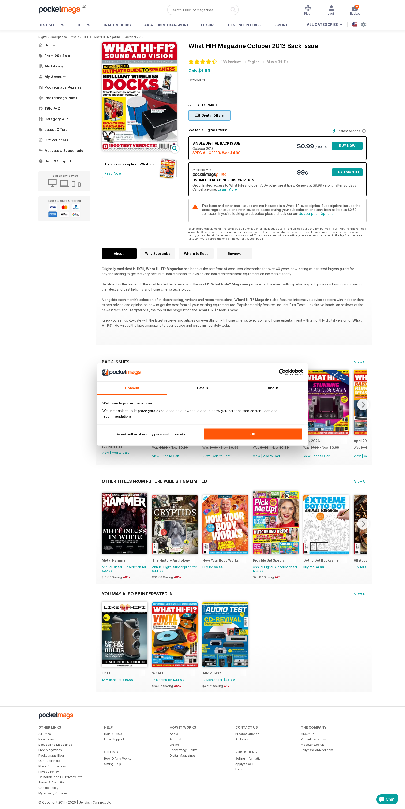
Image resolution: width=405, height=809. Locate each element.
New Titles (46, 739)
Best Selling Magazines (55, 744)
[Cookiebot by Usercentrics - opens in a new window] (282, 372)
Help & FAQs (113, 734)
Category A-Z (56, 119)
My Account (55, 77)
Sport (281, 25)
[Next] (363, 404)
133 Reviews (231, 62)
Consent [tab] (132, 388)
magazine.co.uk (312, 744)
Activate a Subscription (65, 150)
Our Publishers (49, 761)
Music (75, 37)
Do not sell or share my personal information (151, 434)
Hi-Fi (86, 37)
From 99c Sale (57, 55)
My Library (54, 66)
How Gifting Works (117, 758)
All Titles (44, 734)
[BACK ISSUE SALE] (326, 433)
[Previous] (105, 524)
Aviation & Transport (166, 25)
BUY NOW (347, 146)
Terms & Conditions (52, 782)
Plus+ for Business (52, 766)
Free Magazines (50, 750)
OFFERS (83, 25)
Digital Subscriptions (52, 37)
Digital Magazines (182, 755)
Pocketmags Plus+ (61, 98)
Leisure (208, 25)
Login (239, 769)
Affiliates (241, 739)
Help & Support (58, 161)
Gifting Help (112, 764)
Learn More (227, 189)
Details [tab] (202, 388)
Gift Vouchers (56, 140)
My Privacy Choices (53, 793)
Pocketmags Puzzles (63, 87)
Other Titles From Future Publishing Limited (154, 481)
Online (174, 744)
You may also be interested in (137, 593)
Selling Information (248, 758)
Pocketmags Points (184, 750)
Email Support (114, 739)
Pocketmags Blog (51, 755)
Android (175, 739)
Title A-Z (52, 108)
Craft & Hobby (117, 25)
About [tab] (273, 388)
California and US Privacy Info (60, 777)
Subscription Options (316, 214)
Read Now (112, 173)
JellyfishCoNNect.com (317, 750)
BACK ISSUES (116, 362)
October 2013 (134, 37)
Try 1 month (347, 172)
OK (253, 434)
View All (360, 362)
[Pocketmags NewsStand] (61, 9)
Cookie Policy (48, 788)
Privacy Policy (48, 771)
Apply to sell (244, 764)
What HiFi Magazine (107, 37)
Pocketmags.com (313, 739)
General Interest (245, 25)
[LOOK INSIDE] (139, 150)
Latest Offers (56, 129)
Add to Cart (120, 452)
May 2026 (311, 441)
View (105, 452)
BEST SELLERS (51, 25)
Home (50, 45)
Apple (174, 734)
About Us (307, 734)
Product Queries (247, 734)
